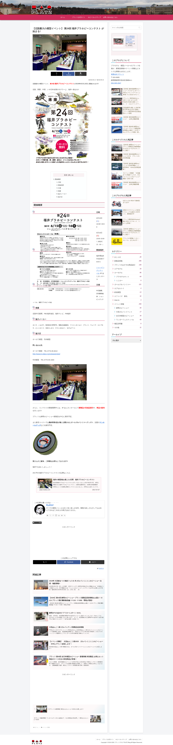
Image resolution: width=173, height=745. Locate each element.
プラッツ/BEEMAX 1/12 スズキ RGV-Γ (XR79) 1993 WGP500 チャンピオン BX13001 (130, 39)
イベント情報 (38, 522)
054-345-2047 (116, 83)
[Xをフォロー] (50, 515)
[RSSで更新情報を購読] (65, 515)
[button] (80, 74)
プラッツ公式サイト (108, 739)
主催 (59, 188)
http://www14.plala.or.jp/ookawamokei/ (46, 354)
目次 (65, 175)
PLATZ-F (50, 505)
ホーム (98, 739)
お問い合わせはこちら (135, 739)
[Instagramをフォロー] (56, 515)
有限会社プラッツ (117, 74)
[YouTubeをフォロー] (59, 515)
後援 (59, 191)
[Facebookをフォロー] (53, 515)
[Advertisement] (69, 541)
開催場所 (61, 185)
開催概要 (58, 179)
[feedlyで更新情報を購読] (62, 515)
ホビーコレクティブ (121, 739)
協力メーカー (62, 194)
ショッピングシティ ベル (100, 270)
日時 (59, 182)
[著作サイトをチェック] (47, 515)
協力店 (60, 197)
